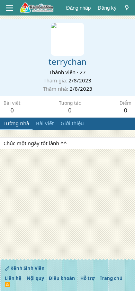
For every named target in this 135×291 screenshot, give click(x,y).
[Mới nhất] (127, 7)
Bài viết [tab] (45, 123)
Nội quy (35, 278)
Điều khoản (62, 278)
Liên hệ (13, 278)
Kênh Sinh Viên (27, 268)
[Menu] (9, 8)
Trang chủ (111, 278)
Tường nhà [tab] (16, 123)
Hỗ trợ (87, 278)
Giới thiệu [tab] (72, 123)
